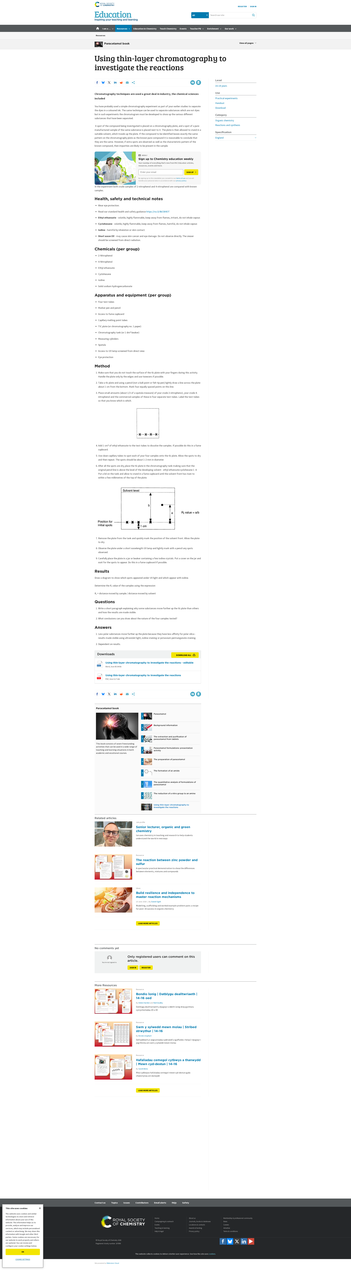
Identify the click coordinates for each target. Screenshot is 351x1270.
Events (157, 1225)
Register (242, 6)
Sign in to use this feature (187, 77)
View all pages (246, 43)
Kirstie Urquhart (145, 1036)
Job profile (140, 822)
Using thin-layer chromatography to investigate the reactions (143, 675)
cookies (212, 1254)
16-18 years (221, 85)
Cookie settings (22, 1259)
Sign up (190, 172)
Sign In (253, 6)
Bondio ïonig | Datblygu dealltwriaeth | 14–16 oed (166, 996)
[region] (22, 1236)
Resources (100, 35)
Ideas (138, 888)
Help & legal (159, 1231)
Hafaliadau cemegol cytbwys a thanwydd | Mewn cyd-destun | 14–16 (168, 1062)
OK (23, 1252)
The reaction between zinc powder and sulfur (167, 862)
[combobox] (232, 15)
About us (192, 1218)
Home (157, 1218)
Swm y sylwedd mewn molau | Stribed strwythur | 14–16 (166, 1029)
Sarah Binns (143, 1069)
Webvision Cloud (113, 1263)
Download (220, 107)
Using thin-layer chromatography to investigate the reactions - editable (149, 662)
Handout (219, 103)
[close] (201, 77)
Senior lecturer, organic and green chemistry (163, 829)
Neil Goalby (158, 1003)
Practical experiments (226, 98)
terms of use (180, 178)
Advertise (226, 1228)
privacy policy (181, 181)
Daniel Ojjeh (156, 901)
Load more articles (148, 923)
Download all (183, 655)
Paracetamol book (107, 708)
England (219, 137)
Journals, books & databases (200, 1221)
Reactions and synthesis (227, 125)
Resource (140, 855)
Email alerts (160, 1202)
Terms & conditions (230, 1231)
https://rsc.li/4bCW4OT (158, 211)
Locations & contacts (197, 1225)
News (225, 1221)
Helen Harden (144, 1003)
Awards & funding (195, 1228)
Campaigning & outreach (164, 1221)
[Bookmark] (198, 82)
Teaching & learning (162, 1228)
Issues (126, 1202)
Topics (114, 1202)
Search (253, 15)
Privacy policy (194, 1231)
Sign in (133, 967)
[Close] (40, 1208)
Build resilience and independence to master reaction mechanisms (165, 895)
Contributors (141, 1202)
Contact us (100, 1202)
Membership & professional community (237, 1218)
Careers (226, 1225)
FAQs (174, 1202)
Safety (185, 1202)
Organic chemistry (224, 120)
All (193, 15)
